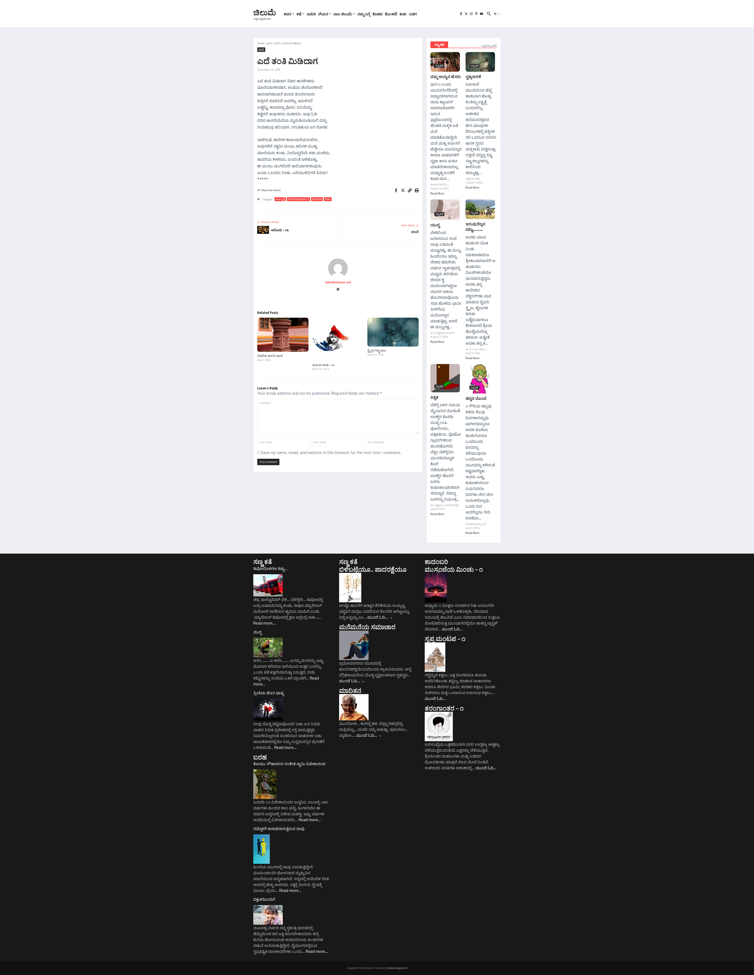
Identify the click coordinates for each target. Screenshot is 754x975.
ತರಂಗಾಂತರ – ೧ (444, 708)
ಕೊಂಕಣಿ (391, 13)
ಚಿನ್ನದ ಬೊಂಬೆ (476, 398)
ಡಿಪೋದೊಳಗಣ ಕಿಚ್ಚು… (270, 568)
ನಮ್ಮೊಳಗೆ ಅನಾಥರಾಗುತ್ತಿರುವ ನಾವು (279, 828)
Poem (328, 199)
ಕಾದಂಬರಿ (436, 561)
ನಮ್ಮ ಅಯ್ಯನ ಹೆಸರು (445, 76)
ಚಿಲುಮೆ (264, 12)
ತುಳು (403, 13)
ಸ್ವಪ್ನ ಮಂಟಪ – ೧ (445, 638)
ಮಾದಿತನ (350, 690)
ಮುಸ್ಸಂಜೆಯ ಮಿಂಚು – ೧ (454, 569)
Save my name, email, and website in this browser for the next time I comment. (331, 452)
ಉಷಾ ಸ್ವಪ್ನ (280, 199)
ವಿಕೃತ (434, 396)
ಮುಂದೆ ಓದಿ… (380, 617)
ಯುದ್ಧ (435, 224)
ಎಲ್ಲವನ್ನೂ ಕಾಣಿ (489, 45)
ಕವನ (287, 13)
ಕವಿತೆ (276, 43)
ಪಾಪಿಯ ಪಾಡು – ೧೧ (323, 365)
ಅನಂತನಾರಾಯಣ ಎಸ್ (338, 282)
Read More (437, 193)
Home (260, 43)
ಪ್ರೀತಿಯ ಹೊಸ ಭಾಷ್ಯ (268, 692)
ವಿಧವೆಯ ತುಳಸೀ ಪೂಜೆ (270, 355)
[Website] (338, 289)
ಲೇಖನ (323, 13)
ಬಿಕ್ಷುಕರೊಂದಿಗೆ (264, 899)
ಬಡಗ (413, 13)
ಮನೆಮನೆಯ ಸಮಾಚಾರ (367, 627)
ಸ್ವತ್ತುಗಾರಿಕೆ (473, 76)
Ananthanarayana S (298, 199)
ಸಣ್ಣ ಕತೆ (262, 561)
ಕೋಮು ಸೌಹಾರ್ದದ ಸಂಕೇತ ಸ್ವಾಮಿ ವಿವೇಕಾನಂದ (289, 763)
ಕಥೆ (298, 13)
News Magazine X (398, 968)
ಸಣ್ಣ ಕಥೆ (439, 45)
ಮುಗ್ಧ (257, 631)
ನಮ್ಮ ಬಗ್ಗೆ (363, 13)
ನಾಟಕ (311, 13)
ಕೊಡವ (377, 13)
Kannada (317, 199)
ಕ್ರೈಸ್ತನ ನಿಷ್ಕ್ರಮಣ (376, 350)
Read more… (264, 623)
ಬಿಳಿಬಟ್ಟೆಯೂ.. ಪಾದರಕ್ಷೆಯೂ (373, 569)
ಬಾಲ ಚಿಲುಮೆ (342, 13)
